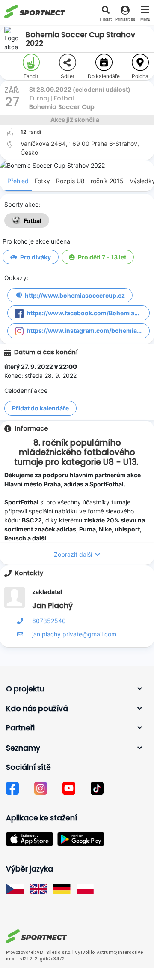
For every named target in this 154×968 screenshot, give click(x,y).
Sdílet (67, 76)
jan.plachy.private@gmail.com (74, 634)
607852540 (49, 620)
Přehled (18, 180)
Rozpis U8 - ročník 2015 (90, 180)
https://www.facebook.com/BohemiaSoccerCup (88, 313)
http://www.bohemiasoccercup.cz (75, 295)
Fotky (42, 180)
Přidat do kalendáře (40, 408)
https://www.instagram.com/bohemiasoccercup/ (88, 330)
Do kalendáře (104, 76)
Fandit (31, 76)
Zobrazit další (73, 554)
